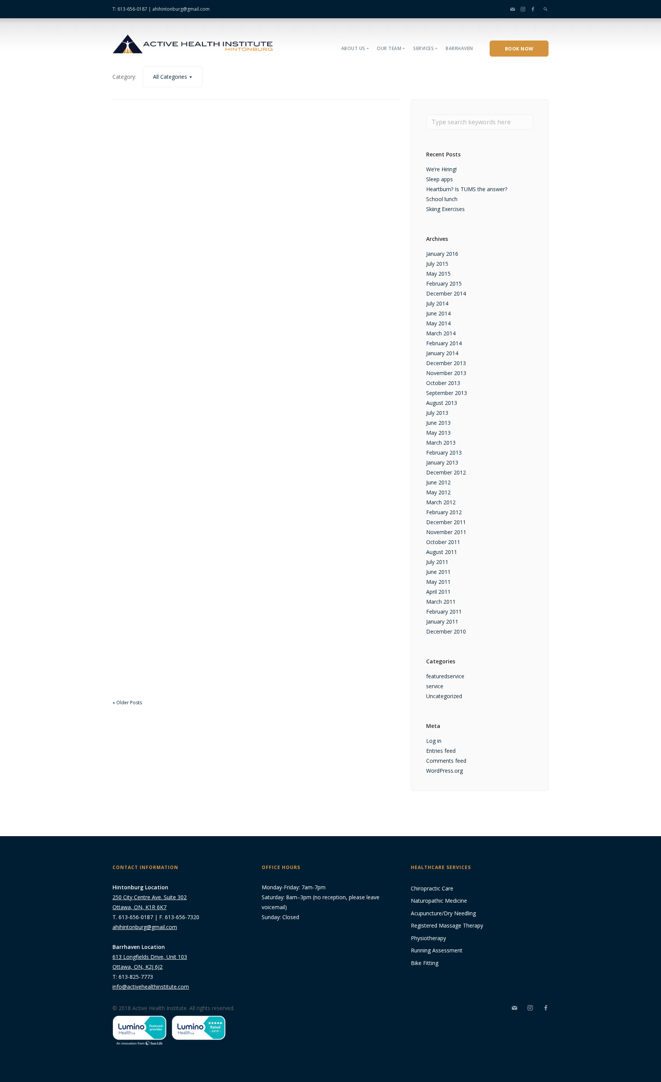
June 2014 (438, 313)
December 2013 (446, 363)
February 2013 (444, 452)
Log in (433, 740)
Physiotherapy (428, 938)
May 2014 (438, 323)
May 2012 (438, 492)
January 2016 (442, 253)
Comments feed (446, 760)
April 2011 (438, 591)
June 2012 (438, 482)
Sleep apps (439, 179)
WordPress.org (444, 770)
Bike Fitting (424, 963)
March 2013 (441, 442)
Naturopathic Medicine (439, 900)
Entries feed (441, 750)
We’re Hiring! (441, 169)
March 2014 (441, 333)
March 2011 (441, 601)
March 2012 (441, 502)
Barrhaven (459, 48)
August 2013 (441, 402)
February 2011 (444, 611)
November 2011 (446, 532)
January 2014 (442, 353)
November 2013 (446, 373)
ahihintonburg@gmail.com (181, 9)
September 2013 (446, 392)
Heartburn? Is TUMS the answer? (466, 189)
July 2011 (437, 561)
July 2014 (437, 303)
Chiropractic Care (432, 888)
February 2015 (444, 283)
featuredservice (445, 676)
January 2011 (442, 621)
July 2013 (437, 412)
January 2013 (442, 462)
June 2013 (438, 422)
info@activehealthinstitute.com (150, 986)
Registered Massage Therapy (447, 925)
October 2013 (443, 383)
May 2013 (438, 432)
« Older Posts (127, 702)
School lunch (441, 199)
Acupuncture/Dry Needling (443, 913)
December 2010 (446, 631)
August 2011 (441, 552)
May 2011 (438, 581)
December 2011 (446, 522)
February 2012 (444, 512)
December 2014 (446, 293)
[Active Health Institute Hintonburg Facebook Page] (533, 9)
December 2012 (446, 472)
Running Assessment (436, 950)
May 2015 (438, 273)
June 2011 (438, 571)
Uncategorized (444, 696)
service (434, 686)
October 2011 (443, 542)
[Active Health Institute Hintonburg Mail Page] (512, 9)
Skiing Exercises (445, 209)
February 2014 (444, 343)
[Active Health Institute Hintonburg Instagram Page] (523, 9)
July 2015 (437, 263)
